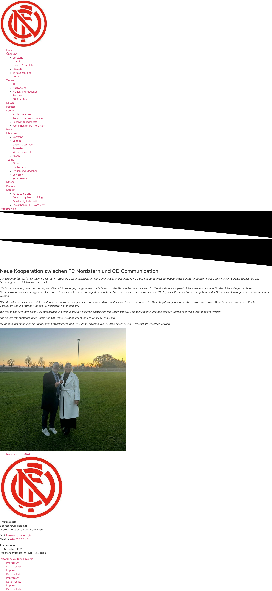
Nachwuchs (19, 87)
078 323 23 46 (19, 539)
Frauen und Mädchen (25, 91)
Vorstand (18, 57)
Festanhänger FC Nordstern (29, 125)
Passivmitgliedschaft (25, 121)
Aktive (16, 84)
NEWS (10, 103)
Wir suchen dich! (22, 72)
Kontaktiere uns (22, 114)
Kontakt (10, 110)
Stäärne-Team (21, 99)
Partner (10, 106)
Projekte (18, 69)
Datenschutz (13, 566)
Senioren (18, 95)
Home (9, 50)
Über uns (11, 53)
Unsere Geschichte (24, 65)
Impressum (12, 562)
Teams (10, 80)
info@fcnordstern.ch (18, 535)
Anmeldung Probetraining (28, 118)
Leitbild (17, 61)
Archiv (16, 76)
